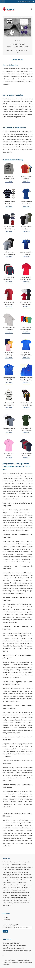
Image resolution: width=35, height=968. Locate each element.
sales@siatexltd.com (27, 1)
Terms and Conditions (23, 960)
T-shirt (6, 917)
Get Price (9, 181)
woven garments (8, 867)
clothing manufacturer (15, 903)
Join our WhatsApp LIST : (11, 925)
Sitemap (7, 960)
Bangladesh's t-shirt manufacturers (15, 665)
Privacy (13, 960)
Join (5, 931)
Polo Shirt (7, 920)
